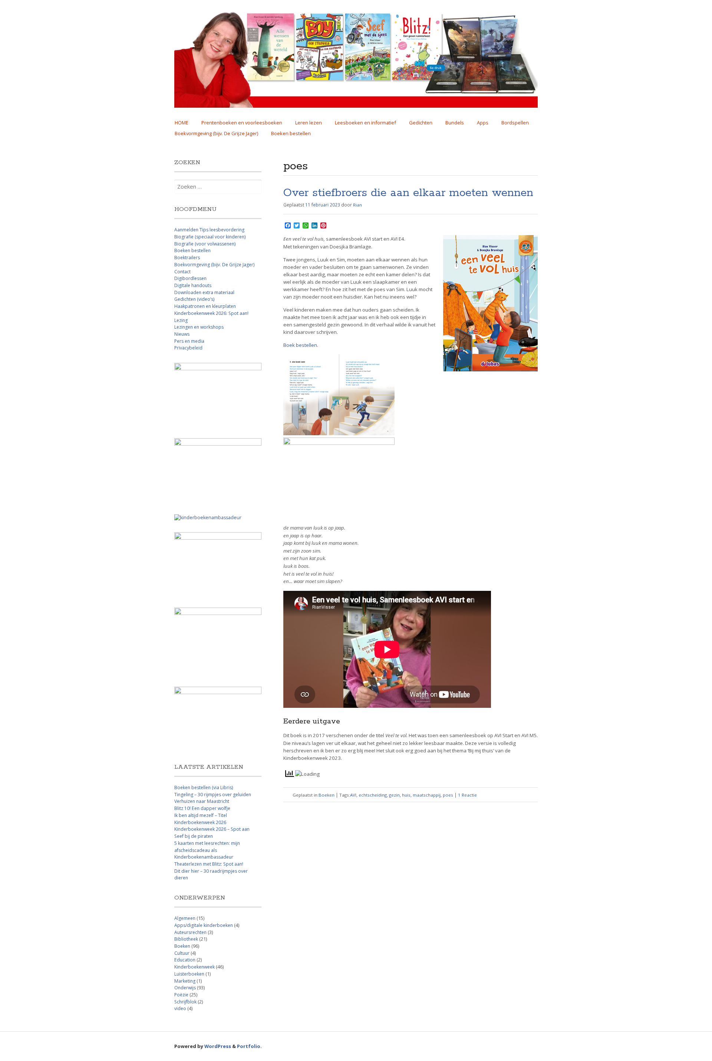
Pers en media (189, 341)
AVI (353, 795)
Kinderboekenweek (194, 967)
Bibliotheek (186, 939)
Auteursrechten (190, 932)
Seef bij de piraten (193, 836)
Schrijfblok (185, 1002)
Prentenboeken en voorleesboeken (241, 122)
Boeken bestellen (291, 133)
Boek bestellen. (300, 345)
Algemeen (184, 918)
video (180, 1008)
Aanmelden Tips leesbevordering (209, 230)
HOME (181, 122)
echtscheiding (373, 795)
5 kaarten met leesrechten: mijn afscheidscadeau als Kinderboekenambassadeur (207, 850)
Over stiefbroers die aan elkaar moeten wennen (408, 193)
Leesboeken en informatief (365, 122)
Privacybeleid (188, 348)
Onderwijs (185, 987)
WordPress (217, 1046)
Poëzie (181, 995)
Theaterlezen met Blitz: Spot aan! (208, 864)
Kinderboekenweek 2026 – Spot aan (212, 829)
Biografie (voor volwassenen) (204, 244)
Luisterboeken (189, 974)
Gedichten (420, 122)
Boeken (326, 795)
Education (184, 960)
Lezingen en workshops (199, 327)
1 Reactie (467, 795)
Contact (182, 271)
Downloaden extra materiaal (204, 292)
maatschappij (427, 795)
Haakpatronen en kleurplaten (205, 306)
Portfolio (248, 1046)
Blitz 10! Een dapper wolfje (202, 808)
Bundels (454, 122)
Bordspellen (515, 122)
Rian (357, 205)
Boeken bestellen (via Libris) (203, 787)
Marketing (184, 981)
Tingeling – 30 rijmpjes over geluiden (212, 794)
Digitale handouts (192, 285)
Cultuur (181, 953)
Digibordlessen (190, 278)
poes (448, 795)
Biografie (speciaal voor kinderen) (209, 237)
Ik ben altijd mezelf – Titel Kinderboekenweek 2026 (200, 819)
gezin (394, 795)
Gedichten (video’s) (194, 299)
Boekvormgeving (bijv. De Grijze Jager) (216, 133)
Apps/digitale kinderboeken (203, 925)
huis (406, 795)
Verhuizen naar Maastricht (201, 801)
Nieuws (181, 334)
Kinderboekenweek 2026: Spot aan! (211, 313)
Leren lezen (308, 122)
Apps (482, 122)
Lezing (181, 320)
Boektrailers (187, 257)
